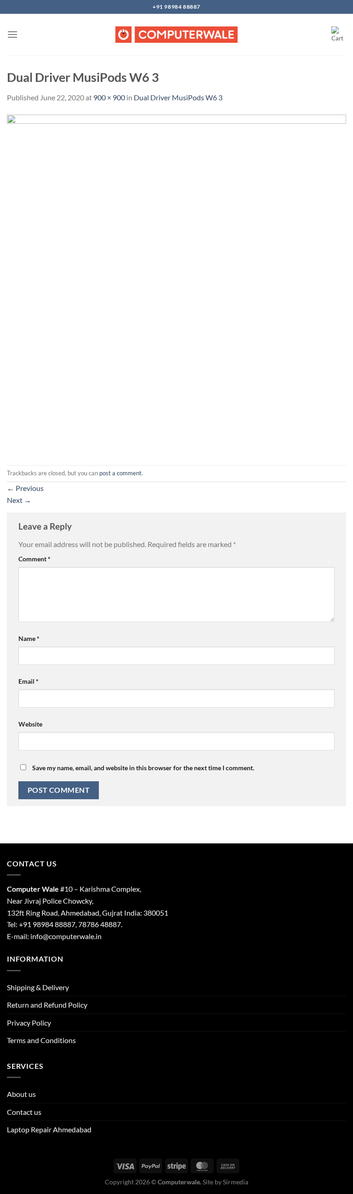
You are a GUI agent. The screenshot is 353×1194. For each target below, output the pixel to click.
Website (30, 724)
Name (29, 638)
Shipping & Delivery (38, 987)
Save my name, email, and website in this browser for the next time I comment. (143, 768)
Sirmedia (235, 1182)
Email (28, 681)
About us (21, 1094)
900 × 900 (109, 97)
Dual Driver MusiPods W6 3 (178, 97)
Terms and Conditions (41, 1040)
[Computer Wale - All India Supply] (176, 34)
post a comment (120, 473)
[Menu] (12, 34)
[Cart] (338, 34)
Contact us (24, 1111)
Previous (25, 488)
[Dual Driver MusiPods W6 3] (176, 283)
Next (19, 500)
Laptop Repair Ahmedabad (49, 1129)
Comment (34, 559)
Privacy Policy (29, 1022)
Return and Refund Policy (47, 1004)
